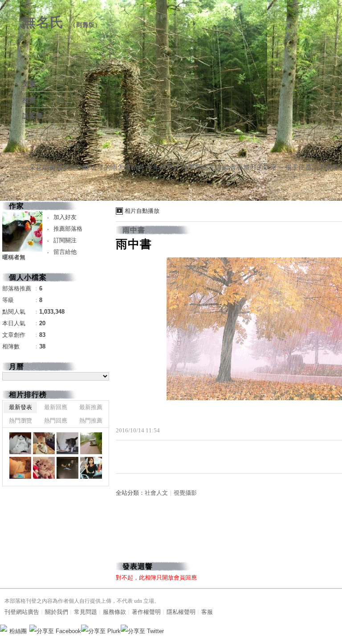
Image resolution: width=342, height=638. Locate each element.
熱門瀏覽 (20, 420)
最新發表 (20, 407)
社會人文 (156, 492)
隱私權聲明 (181, 612)
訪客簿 (32, 116)
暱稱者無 (13, 257)
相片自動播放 (142, 210)
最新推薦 (90, 407)
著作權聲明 (146, 612)
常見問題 (85, 612)
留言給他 (65, 252)
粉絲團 (18, 631)
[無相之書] (20, 443)
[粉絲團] (3, 628)
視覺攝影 (185, 492)
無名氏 (43, 22)
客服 (207, 612)
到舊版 (85, 24)
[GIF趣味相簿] (44, 443)
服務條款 (114, 612)
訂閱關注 (65, 240)
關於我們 (56, 612)
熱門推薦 (90, 420)
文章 (29, 83)
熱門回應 (55, 420)
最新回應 (55, 407)
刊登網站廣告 (21, 612)
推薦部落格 (67, 228)
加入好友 (65, 217)
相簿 (29, 100)
